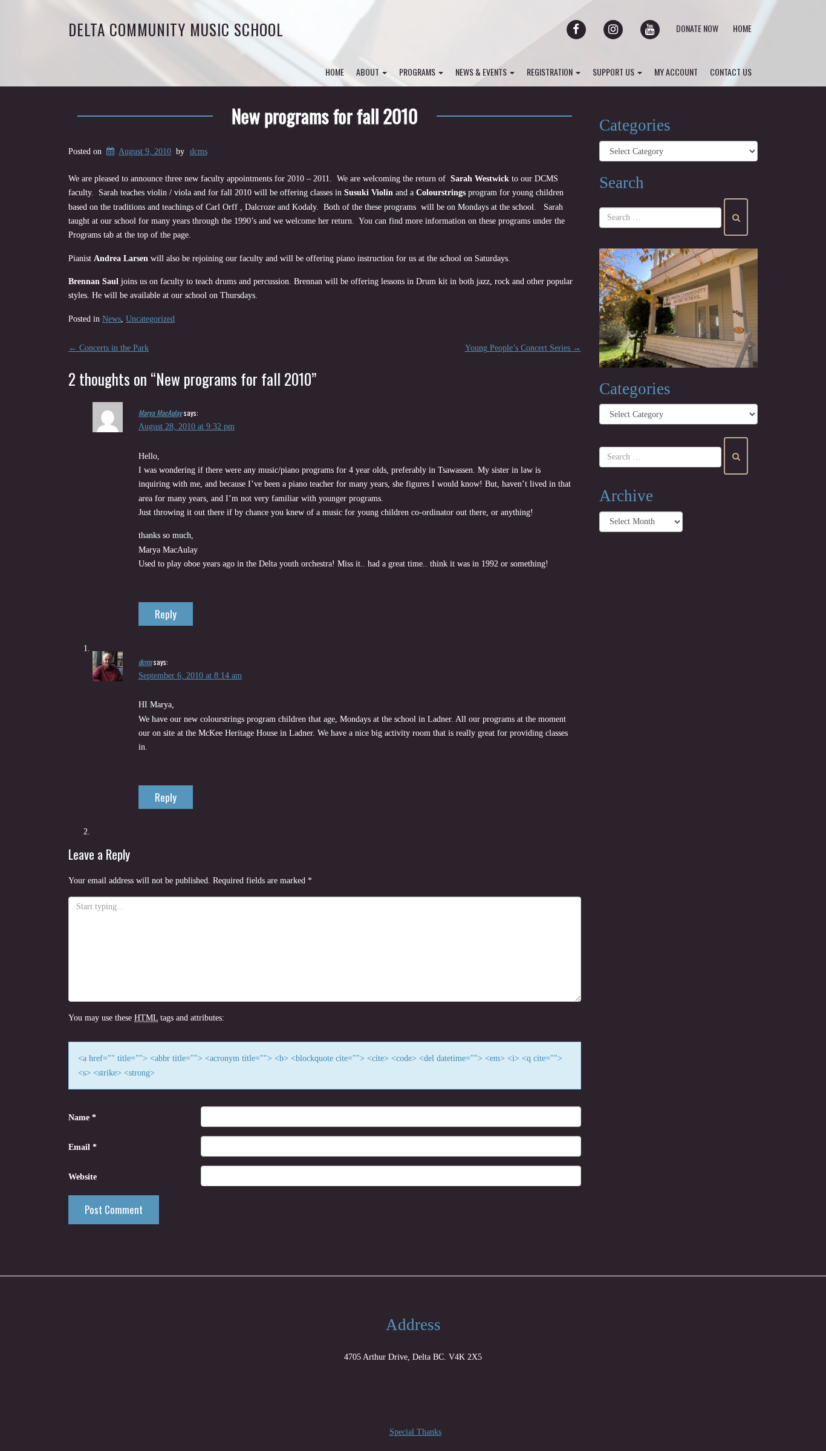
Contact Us (731, 71)
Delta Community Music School (176, 29)
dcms (198, 151)
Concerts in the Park (108, 347)
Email (82, 1147)
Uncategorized (150, 318)
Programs (418, 71)
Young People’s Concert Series (523, 347)
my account (676, 71)
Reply (166, 614)
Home (742, 28)
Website (82, 1176)
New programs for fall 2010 (325, 115)
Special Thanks (415, 1431)
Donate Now (697, 28)
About (368, 71)
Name (82, 1117)
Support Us (614, 71)
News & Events (482, 71)
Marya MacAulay (160, 412)
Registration (550, 71)
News (111, 318)
